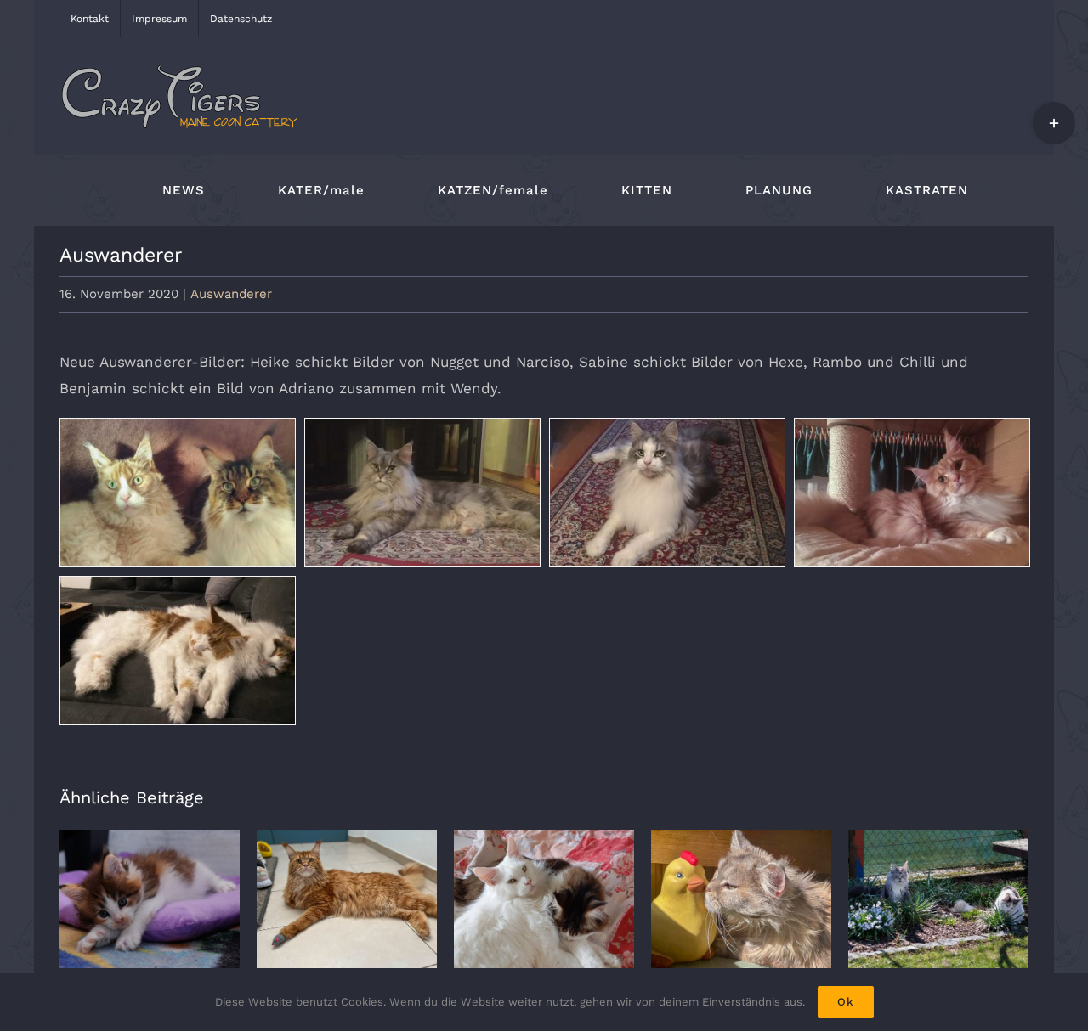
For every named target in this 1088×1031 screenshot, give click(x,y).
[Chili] (912, 492)
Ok (845, 1001)
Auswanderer (231, 293)
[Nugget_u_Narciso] (177, 492)
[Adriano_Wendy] (177, 650)
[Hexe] (422, 492)
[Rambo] (667, 492)
